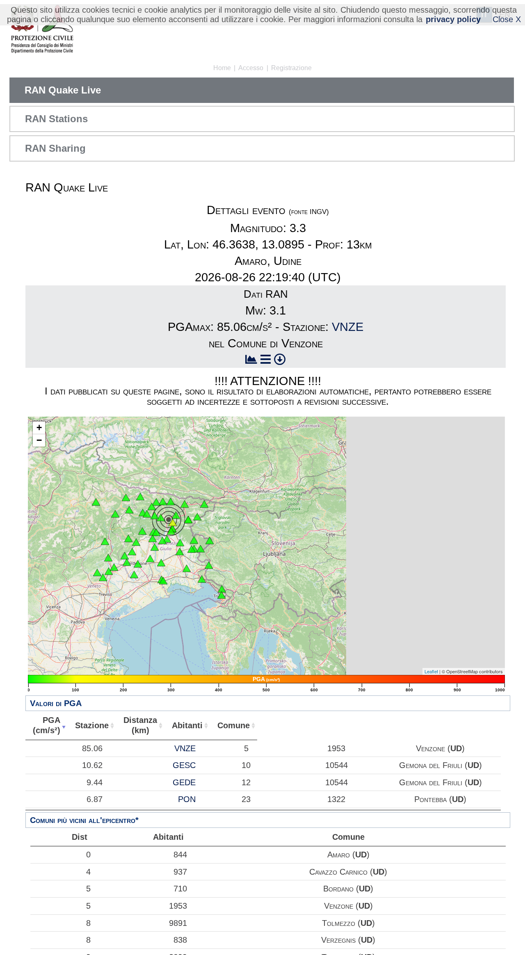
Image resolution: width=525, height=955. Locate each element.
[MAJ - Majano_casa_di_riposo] (167, 539)
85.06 (92, 748)
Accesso (250, 67)
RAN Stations (56, 118)
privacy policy (453, 19)
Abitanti (187, 725)
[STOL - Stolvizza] (188, 519)
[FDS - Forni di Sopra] (129, 510)
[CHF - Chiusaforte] (197, 517)
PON (187, 799)
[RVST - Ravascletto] (156, 502)
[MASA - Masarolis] (194, 540)
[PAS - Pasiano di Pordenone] (134, 574)
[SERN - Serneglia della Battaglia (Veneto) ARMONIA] (97, 572)
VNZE (347, 326)
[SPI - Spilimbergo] (155, 547)
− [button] (39, 440)
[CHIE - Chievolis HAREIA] (142, 531)
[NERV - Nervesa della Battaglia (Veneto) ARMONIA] (103, 577)
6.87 (95, 799)
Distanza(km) (140, 725)
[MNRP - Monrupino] (222, 589)
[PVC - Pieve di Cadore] (115, 514)
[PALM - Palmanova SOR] (187, 568)
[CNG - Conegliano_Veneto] (109, 571)
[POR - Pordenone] (138, 564)
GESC (184, 765)
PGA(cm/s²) (46, 725)
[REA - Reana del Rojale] (180, 542)
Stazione (92, 725)
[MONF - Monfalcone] (202, 579)
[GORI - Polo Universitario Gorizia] (209, 565)
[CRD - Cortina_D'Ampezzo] (96, 502)
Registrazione (291, 67)
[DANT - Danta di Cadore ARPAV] (126, 497)
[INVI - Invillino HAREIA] (155, 515)
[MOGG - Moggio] (176, 515)
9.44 (95, 782)
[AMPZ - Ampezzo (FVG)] (147, 514)
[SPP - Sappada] (140, 496)
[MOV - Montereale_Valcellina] (136, 542)
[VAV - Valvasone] (150, 558)
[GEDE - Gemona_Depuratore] (171, 531)
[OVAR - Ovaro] (152, 506)
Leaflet (431, 671)
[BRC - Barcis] (128, 538)
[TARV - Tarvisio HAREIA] (204, 504)
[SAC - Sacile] (127, 562)
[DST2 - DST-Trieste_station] (221, 595)
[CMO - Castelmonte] (200, 549)
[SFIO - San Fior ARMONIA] (114, 567)
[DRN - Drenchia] (209, 540)
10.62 (92, 765)
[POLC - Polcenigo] (125, 556)
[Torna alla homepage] (42, 29)
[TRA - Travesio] (152, 538)
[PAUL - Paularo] (171, 501)
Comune (233, 725)
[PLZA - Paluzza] (163, 501)
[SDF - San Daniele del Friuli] (162, 540)
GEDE (184, 782)
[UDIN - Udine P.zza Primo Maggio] (180, 551)
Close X (507, 19)
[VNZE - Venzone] (173, 522)
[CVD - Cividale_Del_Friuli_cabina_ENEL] (191, 549)
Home (222, 67)
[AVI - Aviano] (132, 551)
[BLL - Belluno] (105, 541)
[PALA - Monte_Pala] (156, 532)
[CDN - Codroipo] (161, 562)
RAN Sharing (55, 148)
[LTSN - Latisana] (163, 581)
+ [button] (39, 427)
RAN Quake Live (63, 90)
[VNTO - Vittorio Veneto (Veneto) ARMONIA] (108, 558)
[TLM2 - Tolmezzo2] (161, 517)
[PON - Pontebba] (184, 504)
